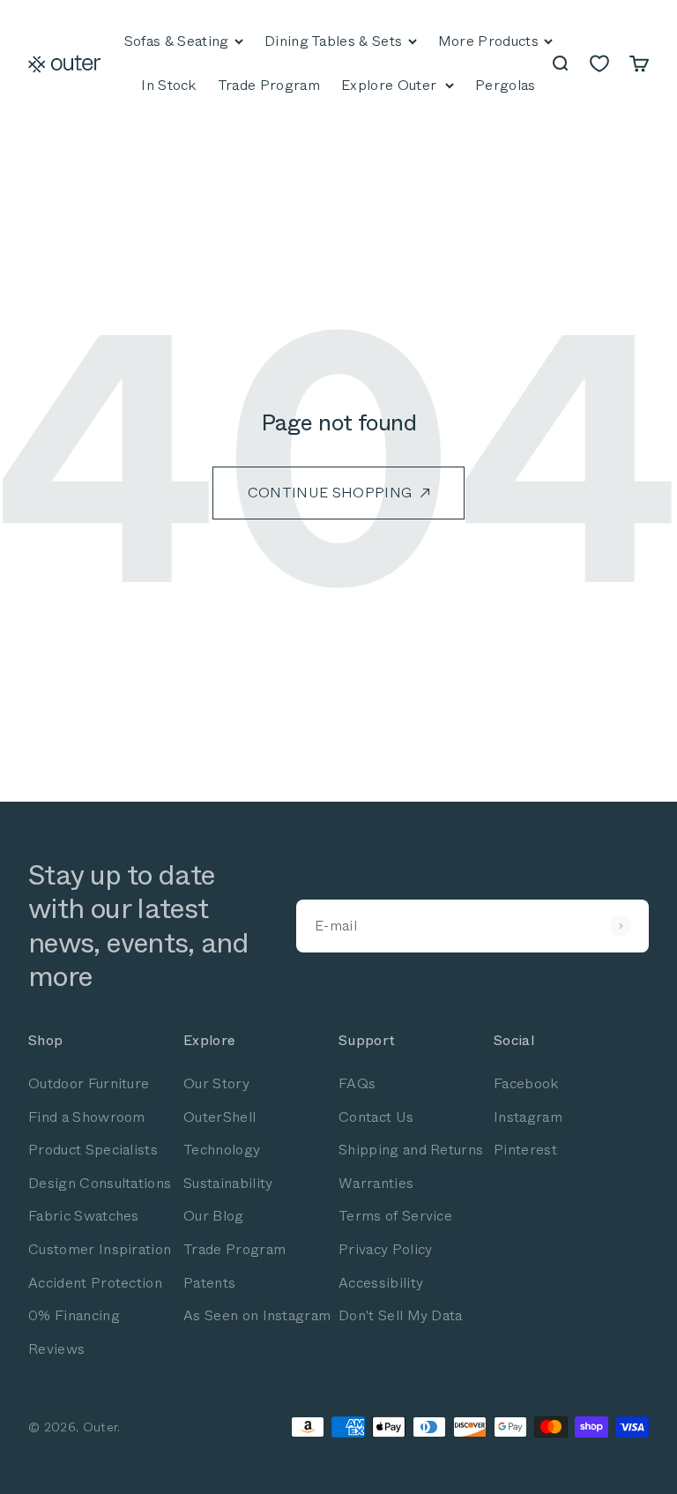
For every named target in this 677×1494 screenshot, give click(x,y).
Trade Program (234, 1249)
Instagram (528, 1117)
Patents (209, 1283)
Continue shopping (330, 492)
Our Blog (213, 1216)
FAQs (357, 1083)
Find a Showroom (86, 1117)
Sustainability (227, 1183)
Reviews (56, 1349)
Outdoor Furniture (88, 1083)
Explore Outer (388, 85)
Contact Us (375, 1117)
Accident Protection (95, 1283)
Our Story (216, 1083)
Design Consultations (99, 1183)
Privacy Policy (385, 1249)
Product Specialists (93, 1149)
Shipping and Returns (410, 1149)
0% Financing (74, 1315)
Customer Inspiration (99, 1249)
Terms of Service (395, 1216)
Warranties (375, 1183)
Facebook (526, 1083)
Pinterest (525, 1149)
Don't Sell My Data (400, 1315)
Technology (221, 1149)
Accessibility (380, 1283)
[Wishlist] (599, 63)
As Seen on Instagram (257, 1315)
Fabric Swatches (83, 1216)
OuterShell (219, 1117)
